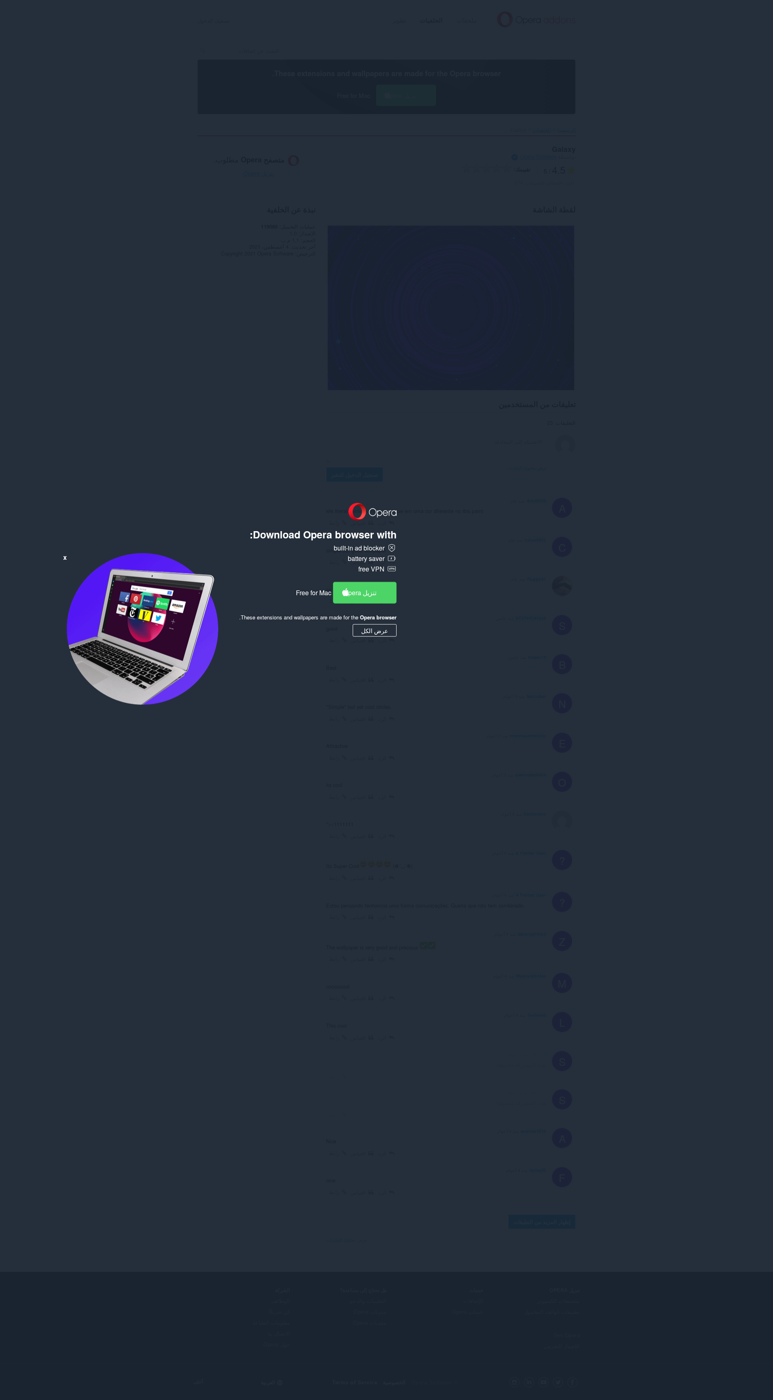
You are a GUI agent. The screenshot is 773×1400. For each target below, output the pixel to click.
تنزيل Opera (359, 592)
